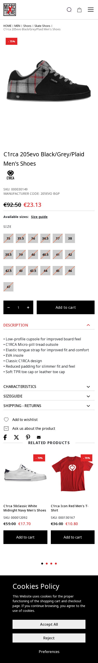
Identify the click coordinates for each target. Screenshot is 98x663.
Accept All (49, 624)
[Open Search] (69, 10)
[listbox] (41, 263)
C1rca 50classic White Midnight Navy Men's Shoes (24, 508)
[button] (49, 325)
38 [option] (70, 238)
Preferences (49, 651)
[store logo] (11, 9)
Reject (49, 637)
